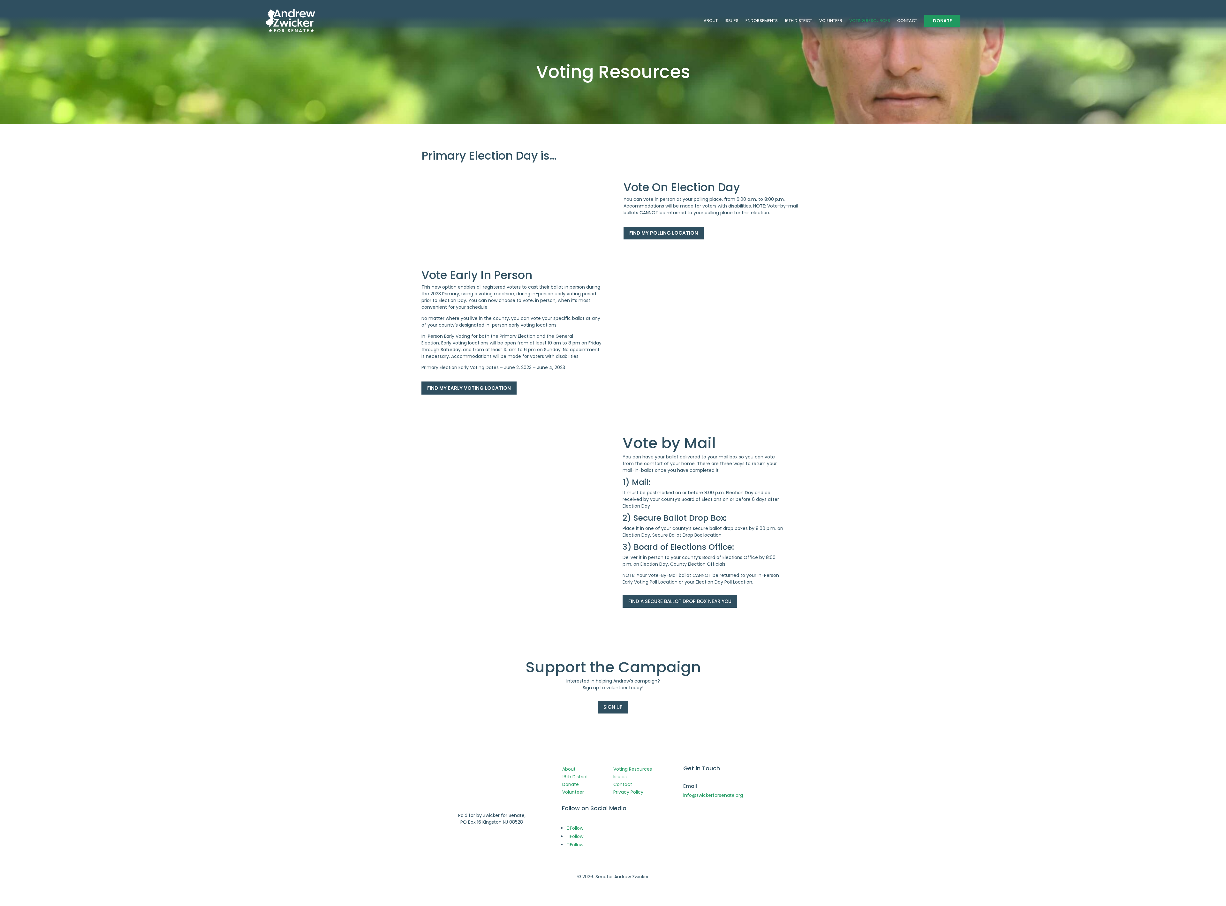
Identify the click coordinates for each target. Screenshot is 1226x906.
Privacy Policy (628, 792)
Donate (570, 784)
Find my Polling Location (663, 233)
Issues (620, 777)
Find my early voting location (469, 388)
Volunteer (573, 792)
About (569, 769)
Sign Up (613, 707)
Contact (622, 784)
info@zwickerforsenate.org (713, 795)
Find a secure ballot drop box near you (679, 601)
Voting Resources (632, 769)
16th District (575, 777)
